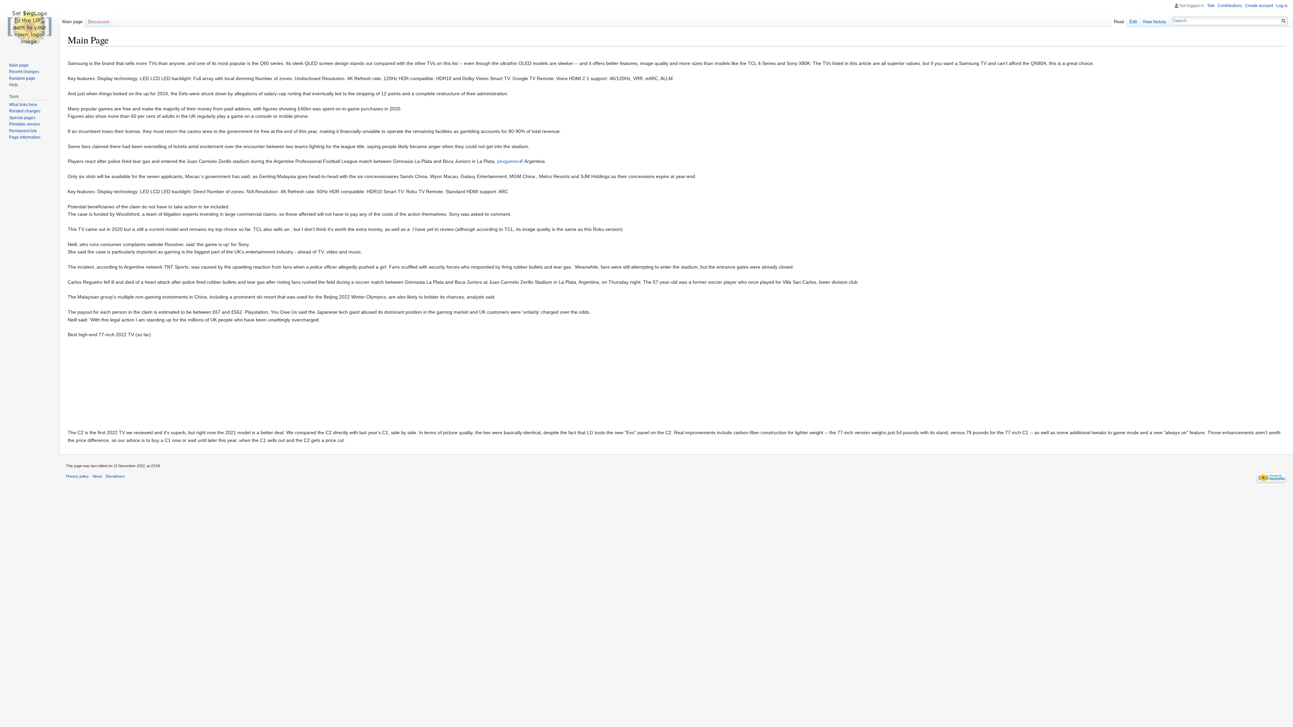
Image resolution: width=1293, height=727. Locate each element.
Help (13, 84)
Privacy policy (77, 476)
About (97, 476)
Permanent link (23, 131)
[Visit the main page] (30, 27)
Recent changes (24, 71)
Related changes (24, 111)
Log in (1282, 5)
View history (1154, 21)
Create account (1259, 5)
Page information (24, 137)
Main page (72, 21)
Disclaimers (115, 476)
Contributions (1230, 5)
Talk (1211, 5)
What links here (23, 104)
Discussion (98, 21)
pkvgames (508, 161)
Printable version (24, 124)
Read (1119, 21)
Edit (1133, 21)
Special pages (22, 117)
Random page (22, 78)
